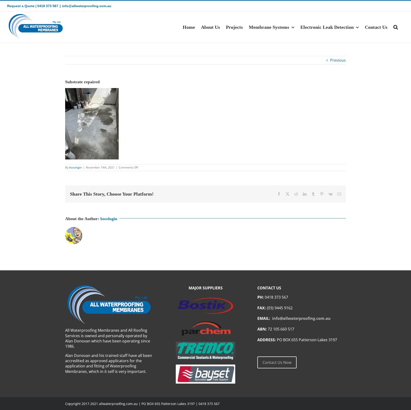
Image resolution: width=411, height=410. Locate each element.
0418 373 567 (47, 6)
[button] (395, 27)
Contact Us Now (277, 362)
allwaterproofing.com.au (118, 403)
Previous (338, 60)
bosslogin (75, 167)
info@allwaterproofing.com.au (86, 6)
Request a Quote (20, 6)
